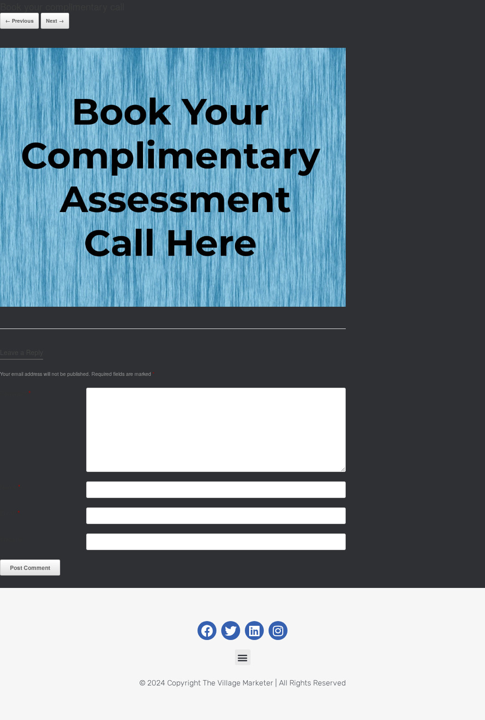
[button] (243, 657)
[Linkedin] (254, 630)
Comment (15, 393)
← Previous (19, 20)
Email (10, 512)
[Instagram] (278, 630)
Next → (55, 20)
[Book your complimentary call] (173, 304)
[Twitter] (230, 630)
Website (11, 538)
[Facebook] (207, 630)
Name (10, 486)
